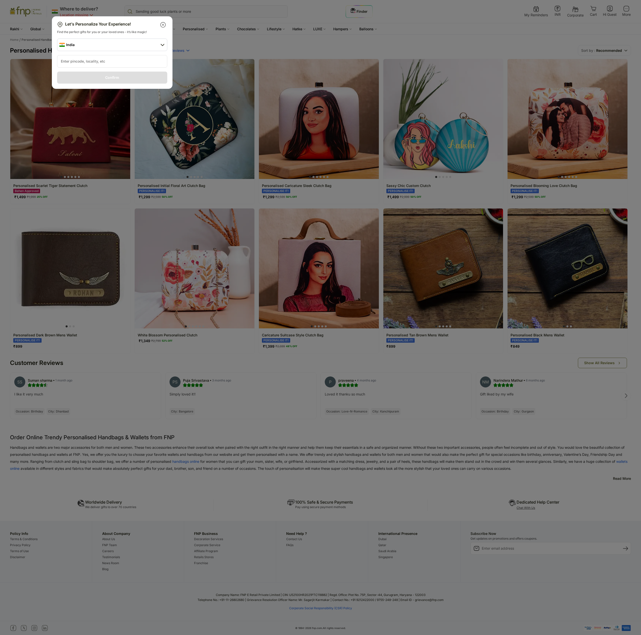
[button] (163, 25)
